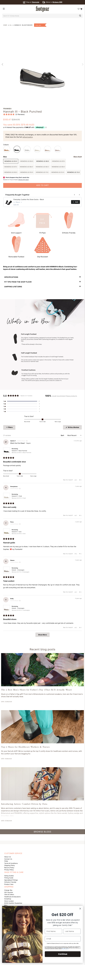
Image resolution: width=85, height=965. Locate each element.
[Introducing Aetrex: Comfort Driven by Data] (42, 783)
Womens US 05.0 (10, 161)
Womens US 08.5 (42, 167)
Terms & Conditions (11, 863)
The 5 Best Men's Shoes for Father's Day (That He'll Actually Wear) (36, 690)
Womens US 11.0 (42, 172)
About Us (7, 857)
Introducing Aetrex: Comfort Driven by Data (24, 804)
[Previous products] (74, 194)
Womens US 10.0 (26, 172)
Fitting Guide (8, 878)
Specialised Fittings (11, 880)
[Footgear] (42, 9)
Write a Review (75, 428)
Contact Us (8, 859)
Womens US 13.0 (73, 172)
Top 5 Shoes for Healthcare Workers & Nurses (25, 747)
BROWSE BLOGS (42, 831)
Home (5, 25)
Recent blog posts (42, 649)
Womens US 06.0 (26, 161)
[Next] (82, 64)
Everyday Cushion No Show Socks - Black (29, 199)
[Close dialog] (80, 908)
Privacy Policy (9, 870)
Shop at (32, 2)
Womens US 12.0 (57, 172)
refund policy (27, 137)
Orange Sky (8, 890)
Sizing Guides (9, 876)
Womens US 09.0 (58, 167)
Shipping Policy (9, 865)
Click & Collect (9, 894)
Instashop (7, 899)
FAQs (6, 861)
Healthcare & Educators (12, 897)
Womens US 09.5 (10, 172)
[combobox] (39, 16)
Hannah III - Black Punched (21, 451)
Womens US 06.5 (42, 161)
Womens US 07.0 (58, 161)
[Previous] (3, 64)
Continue (62, 954)
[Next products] (79, 194)
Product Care (8, 884)
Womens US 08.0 (26, 167)
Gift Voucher (8, 892)
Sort (62, 435)
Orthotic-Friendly (10, 882)
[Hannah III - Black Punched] (42, 63)
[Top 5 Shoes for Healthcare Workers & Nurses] (42, 726)
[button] (14, 114)
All (11, 25)
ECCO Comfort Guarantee (13, 903)
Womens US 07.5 (10, 167)
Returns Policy (9, 867)
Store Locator (9, 901)
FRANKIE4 (7, 109)
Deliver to (54, 2)
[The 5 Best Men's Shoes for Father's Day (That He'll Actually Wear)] (42, 669)
